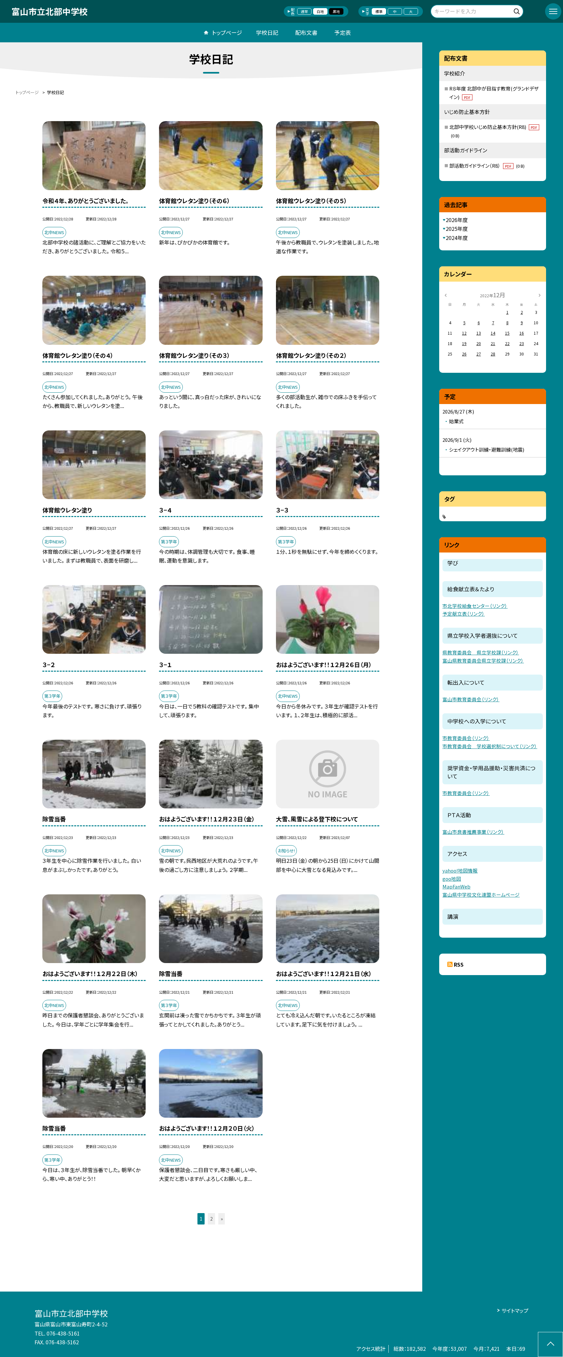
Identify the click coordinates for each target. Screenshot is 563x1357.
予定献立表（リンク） (463, 613)
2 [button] (211, 1218)
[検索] (518, 10)
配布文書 (306, 32)
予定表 (342, 32)
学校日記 (267, 32)
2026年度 (457, 220)
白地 (320, 11)
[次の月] (540, 294)
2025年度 (457, 228)
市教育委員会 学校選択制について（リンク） (489, 746)
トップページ (227, 32)
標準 (379, 11)
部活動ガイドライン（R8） (487, 165)
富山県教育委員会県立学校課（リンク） (483, 660)
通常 (304, 11)
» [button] (222, 1218)
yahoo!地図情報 (460, 870)
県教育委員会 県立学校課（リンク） (480, 652)
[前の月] (445, 294)
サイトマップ (514, 1310)
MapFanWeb (456, 886)
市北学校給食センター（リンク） (475, 605)
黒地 (336, 11)
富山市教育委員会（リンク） (470, 699)
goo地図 (451, 878)
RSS (459, 964)
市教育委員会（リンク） (466, 737)
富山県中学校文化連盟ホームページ (481, 894)
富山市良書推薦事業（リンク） (473, 831)
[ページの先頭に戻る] (550, 1344)
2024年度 (457, 238)
